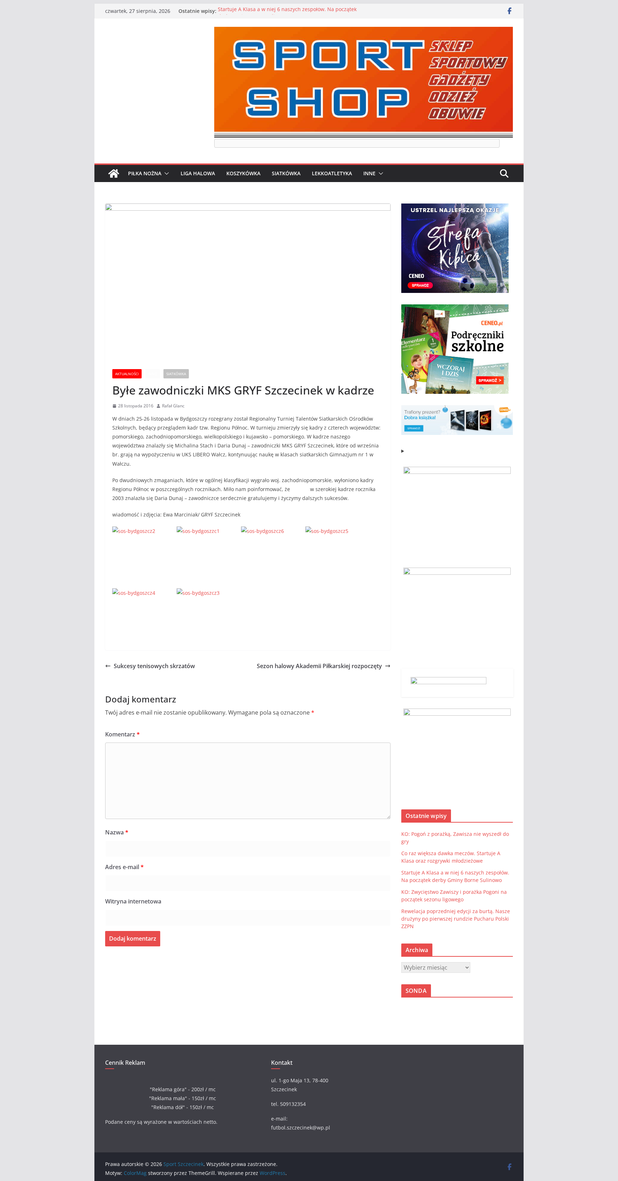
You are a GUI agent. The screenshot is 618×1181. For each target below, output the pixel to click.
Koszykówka (243, 173)
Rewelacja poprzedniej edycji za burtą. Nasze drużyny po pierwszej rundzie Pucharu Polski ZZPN (455, 919)
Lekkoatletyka (332, 173)
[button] (165, 173)
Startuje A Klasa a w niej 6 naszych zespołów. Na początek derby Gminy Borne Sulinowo (287, 14)
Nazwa (116, 832)
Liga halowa (198, 173)
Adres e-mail (124, 867)
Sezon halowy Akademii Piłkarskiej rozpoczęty (319, 666)
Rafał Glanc (173, 406)
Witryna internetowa (133, 901)
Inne (369, 173)
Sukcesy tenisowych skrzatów (154, 666)
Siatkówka (286, 173)
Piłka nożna (144, 173)
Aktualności (127, 373)
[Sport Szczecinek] (113, 173)
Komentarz (122, 734)
